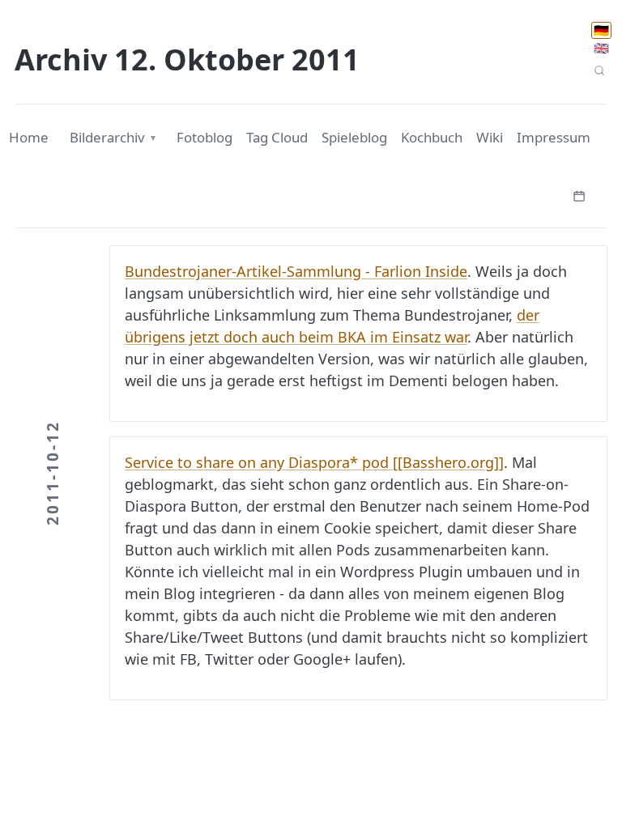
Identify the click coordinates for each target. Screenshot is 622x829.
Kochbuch (431, 137)
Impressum (553, 137)
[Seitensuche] (599, 71)
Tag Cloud (277, 137)
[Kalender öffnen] (579, 194)
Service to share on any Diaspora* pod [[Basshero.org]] (314, 462)
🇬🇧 (601, 48)
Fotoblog (204, 137)
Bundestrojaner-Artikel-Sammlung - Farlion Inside (296, 271)
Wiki (489, 137)
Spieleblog (354, 137)
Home (29, 137)
